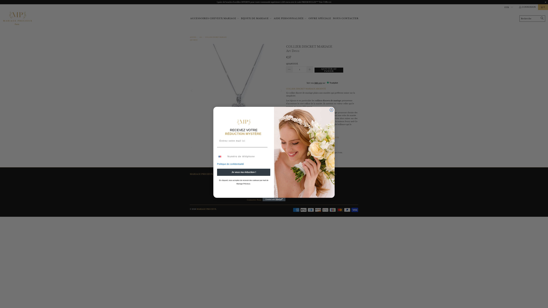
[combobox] (221, 156)
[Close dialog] (331, 110)
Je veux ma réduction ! (243, 172)
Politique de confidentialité (230, 164)
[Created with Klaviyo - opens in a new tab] (274, 199)
